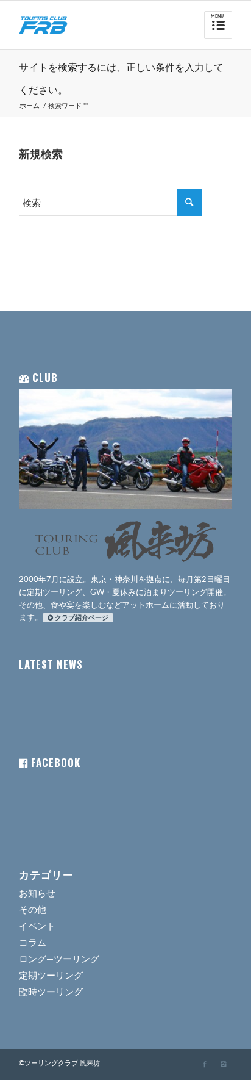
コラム (32, 943)
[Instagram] (223, 1065)
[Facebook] (205, 1065)
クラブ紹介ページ (81, 617)
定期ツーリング (51, 976)
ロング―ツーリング (59, 959)
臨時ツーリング (51, 992)
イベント (37, 926)
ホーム (29, 106)
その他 (32, 910)
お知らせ (37, 893)
